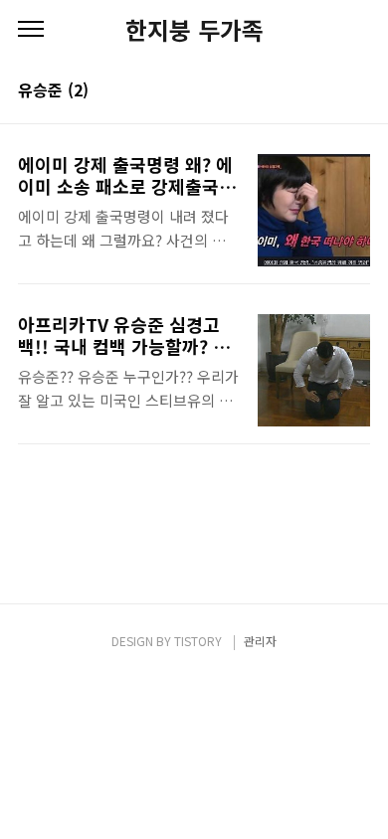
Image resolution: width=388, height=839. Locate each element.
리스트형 (358, 91)
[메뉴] (31, 30)
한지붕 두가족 (194, 30)
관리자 (260, 640)
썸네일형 (330, 91)
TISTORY (198, 640)
